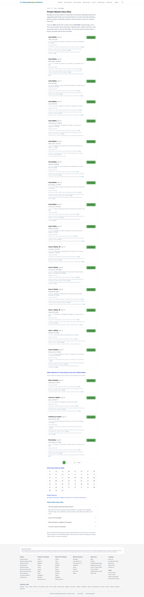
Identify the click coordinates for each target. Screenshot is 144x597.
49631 (55, 83)
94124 (60, 123)
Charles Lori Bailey (56, 342)
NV (75, 481)
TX (69, 487)
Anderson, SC (64, 63)
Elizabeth (57, 577)
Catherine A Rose (60, 431)
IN (87, 474)
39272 (56, 400)
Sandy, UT (69, 444)
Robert (57, 563)
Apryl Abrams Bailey (57, 70)
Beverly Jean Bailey (57, 301)
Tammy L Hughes (70, 52)
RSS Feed (93, 573)
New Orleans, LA (52, 184)
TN (62, 487)
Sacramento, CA (58, 125)
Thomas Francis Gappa (75, 344)
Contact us (111, 567)
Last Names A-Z (77, 561)
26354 (57, 312)
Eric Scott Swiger (57, 324)
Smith (39, 559)
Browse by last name (25, 569)
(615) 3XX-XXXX (52, 149)
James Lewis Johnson (58, 430)
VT (81, 487)
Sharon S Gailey (56, 238)
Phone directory (24, 573)
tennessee (102, 586)
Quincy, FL (67, 354)
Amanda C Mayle (66, 324)
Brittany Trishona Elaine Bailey (61, 195)
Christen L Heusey (66, 241)
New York (75, 571)
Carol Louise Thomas (76, 341)
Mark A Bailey (55, 113)
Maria (56, 569)
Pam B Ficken (64, 411)
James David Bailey (77, 70)
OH (69, 484)
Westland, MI (62, 208)
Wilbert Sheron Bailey (57, 409)
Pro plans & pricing (113, 561)
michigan (67, 586)
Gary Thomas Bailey (66, 68)
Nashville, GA (63, 41)
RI (94, 484)
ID (75, 474)
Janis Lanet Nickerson (59, 454)
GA (62, 474)
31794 (55, 39)
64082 (60, 269)
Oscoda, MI (76, 293)
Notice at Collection (113, 576)
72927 (58, 419)
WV (50, 490)
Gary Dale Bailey (57, 388)
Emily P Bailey (63, 153)
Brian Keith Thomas (68, 454)
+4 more (80, 110)
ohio (51, 586)
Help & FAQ (111, 565)
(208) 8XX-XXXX (52, 170)
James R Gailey (80, 238)
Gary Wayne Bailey (79, 359)
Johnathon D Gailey (52, 239)
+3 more (75, 402)
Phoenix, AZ (62, 335)
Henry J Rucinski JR (75, 241)
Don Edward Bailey (52, 364)
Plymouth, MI (57, 293)
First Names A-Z (77, 563)
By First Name (77, 2)
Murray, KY (79, 145)
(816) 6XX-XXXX (52, 275)
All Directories (101, 2)
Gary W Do (73, 90)
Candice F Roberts (57, 216)
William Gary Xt (68, 47)
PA (87, 484)
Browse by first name (25, 571)
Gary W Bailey (63, 50)
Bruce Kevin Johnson (79, 430)
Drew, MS (51, 104)
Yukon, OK (56, 335)
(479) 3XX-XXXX (52, 424)
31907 (58, 249)
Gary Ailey (64, 236)
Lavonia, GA (53, 355)
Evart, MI (50, 83)
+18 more (52, 43)
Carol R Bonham (52, 431)
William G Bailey (76, 47)
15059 (56, 228)
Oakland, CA (65, 125)
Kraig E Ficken (57, 411)
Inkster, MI (80, 208)
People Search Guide (96, 563)
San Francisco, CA (53, 123)
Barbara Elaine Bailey (67, 301)
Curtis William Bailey (56, 390)
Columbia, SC (57, 63)
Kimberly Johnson (78, 426)
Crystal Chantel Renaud (75, 258)
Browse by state (24, 567)
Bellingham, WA (75, 166)
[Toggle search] (122, 2)
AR (69, 471)
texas (26, 586)
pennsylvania (42, 586)
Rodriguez (40, 575)
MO (56, 481)
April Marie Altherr (58, 219)
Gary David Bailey (66, 130)
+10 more (64, 273)
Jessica (57, 573)
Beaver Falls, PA (76, 230)
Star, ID (61, 166)
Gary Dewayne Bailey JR (59, 433)
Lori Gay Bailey (56, 153)
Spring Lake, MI (63, 85)
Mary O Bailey (65, 171)
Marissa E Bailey (62, 280)
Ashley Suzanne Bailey (66, 49)
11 (74, 462)
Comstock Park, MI (80, 85)
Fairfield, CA (71, 125)
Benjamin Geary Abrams (68, 73)
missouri (112, 586)
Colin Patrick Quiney (57, 92)
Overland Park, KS (74, 271)
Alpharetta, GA (51, 252)
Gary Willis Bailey (66, 90)
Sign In (116, 2)
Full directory (23, 577)
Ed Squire (68, 176)
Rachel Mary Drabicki (76, 304)
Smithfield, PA (65, 314)
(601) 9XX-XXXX (52, 404)
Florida (75, 569)
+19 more (56, 147)
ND (62, 484)
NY (50, 484)
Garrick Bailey (65, 406)
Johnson (40, 561)
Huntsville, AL (74, 251)
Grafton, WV (51, 312)
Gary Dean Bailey (72, 256)
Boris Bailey (62, 451)
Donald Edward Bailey (76, 279)
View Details (91, 37)
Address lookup (24, 563)
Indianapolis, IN (52, 382)
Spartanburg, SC (78, 63)
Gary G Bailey (75, 68)
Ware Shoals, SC (52, 61)
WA (94, 487)
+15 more (58, 355)
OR (81, 484)
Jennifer (57, 571)
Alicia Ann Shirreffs (58, 95)
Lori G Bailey (79, 153)
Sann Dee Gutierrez (74, 115)
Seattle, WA (57, 166)
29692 (59, 61)
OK (75, 484)
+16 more (77, 277)
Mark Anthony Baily (73, 110)
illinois (47, 586)
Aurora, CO (69, 421)
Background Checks (96, 565)
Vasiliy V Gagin (66, 95)
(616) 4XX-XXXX (52, 89)
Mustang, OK (51, 332)
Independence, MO (65, 271)
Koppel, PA (63, 230)
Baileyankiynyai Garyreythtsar (62, 359)
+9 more (56, 232)
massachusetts (95, 586)
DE (94, 471)
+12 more (80, 106)
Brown (39, 565)
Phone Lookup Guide (96, 567)
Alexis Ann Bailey (66, 92)
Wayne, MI (56, 208)
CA (75, 471)
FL (56, 474)
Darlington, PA (57, 230)
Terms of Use (111, 574)
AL (49, 471)
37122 (59, 143)
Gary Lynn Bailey (65, 319)
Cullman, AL (57, 85)
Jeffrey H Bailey (74, 173)
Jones (39, 567)
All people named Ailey (53, 497)
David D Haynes (66, 391)
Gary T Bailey (59, 68)
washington (84, 586)
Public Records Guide (96, 571)
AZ (62, 471)
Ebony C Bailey (69, 451)
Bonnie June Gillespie (69, 430)
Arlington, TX (57, 444)
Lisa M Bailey (79, 321)
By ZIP (94, 2)
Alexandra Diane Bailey (68, 362)
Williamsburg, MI (64, 293)
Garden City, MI (74, 208)
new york (35, 586)
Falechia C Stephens (75, 391)
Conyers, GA (57, 187)
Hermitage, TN (64, 145)
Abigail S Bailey (63, 72)
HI (68, 474)
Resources (109, 2)
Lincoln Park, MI (52, 206)
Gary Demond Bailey (67, 192)
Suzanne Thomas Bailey (53, 72)
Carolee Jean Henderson (54, 50)
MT (62, 481)
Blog (92, 559)
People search (24, 559)
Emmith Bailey (56, 132)
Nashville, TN (57, 145)
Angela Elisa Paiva (66, 135)
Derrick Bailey (59, 406)
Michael (57, 565)
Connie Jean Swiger (64, 321)
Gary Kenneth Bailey (75, 299)
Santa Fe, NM (63, 421)
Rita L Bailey (58, 449)
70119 (59, 184)
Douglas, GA (70, 41)
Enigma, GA (57, 41)
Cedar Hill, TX (63, 444)
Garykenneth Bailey (60, 299)
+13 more (78, 90)
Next (79, 462)
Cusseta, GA (80, 251)
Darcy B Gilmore (64, 238)
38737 (55, 104)
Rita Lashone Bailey (71, 449)
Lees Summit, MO (53, 269)
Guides (92, 561)
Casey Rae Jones (58, 241)
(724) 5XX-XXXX (52, 234)
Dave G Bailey (65, 277)
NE (69, 481)
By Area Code (86, 2)
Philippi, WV (71, 314)
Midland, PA (51, 228)
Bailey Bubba (65, 110)
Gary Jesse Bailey (66, 151)
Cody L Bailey (56, 321)
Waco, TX (74, 444)
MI (87, 477)
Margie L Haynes (58, 391)
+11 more (82, 47)
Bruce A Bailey (56, 173)
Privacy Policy (112, 572)
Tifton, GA (51, 39)
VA (87, 487)
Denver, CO (74, 421)
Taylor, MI (68, 208)
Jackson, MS (57, 402)
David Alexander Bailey (74, 216)
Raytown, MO (57, 271)
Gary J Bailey (58, 151)
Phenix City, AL (57, 251)
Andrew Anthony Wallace (74, 194)
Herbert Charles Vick (70, 433)
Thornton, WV (78, 314)
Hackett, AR (57, 421)
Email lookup (23, 565)
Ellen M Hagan (72, 386)
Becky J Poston (64, 408)
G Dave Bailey (72, 277)
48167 (57, 291)
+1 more (78, 319)
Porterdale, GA (69, 187)
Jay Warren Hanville (75, 176)
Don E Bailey (61, 364)
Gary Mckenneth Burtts (69, 197)
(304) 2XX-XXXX (52, 318)
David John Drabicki (58, 304)
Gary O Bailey (59, 171)
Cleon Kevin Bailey (65, 258)
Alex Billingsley (76, 261)
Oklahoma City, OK (69, 335)
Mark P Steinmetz (66, 115)
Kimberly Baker (70, 426)
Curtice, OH (75, 41)
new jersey (73, 586)
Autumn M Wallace (74, 388)
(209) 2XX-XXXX (52, 108)
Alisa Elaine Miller (57, 194)
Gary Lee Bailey (65, 214)
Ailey (55, 8)
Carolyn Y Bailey (57, 49)
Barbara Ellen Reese (64, 112)
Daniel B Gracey (67, 304)
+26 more (52, 188)
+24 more (57, 86)
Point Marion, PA (58, 314)
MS (50, 481)
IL (81, 474)
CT (87, 471)
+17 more (52, 422)
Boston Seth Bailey (57, 341)
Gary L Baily (72, 214)
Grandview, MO (57, 273)
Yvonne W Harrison (58, 261)
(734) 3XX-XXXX (52, 297)
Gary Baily (71, 339)
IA (94, 474)
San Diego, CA (77, 125)
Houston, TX (68, 106)
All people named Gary (66, 497)
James (57, 559)
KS (49, 477)
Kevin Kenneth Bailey (61, 302)
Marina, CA (51, 147)
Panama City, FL (52, 352)
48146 (59, 206)
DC (50, 474)
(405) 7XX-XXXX (52, 337)
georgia (54, 586)
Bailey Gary (74, 192)
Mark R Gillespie (78, 73)
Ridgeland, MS (63, 402)
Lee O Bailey (81, 173)
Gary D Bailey (59, 130)
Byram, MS (51, 400)
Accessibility (80, 593)
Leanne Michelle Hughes (59, 52)
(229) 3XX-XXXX (52, 45)
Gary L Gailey (59, 236)
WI (56, 490)
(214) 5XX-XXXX (52, 448)
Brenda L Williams (66, 341)
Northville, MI (51, 291)
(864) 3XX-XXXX (52, 67)
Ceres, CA (56, 106)
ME (69, 477)
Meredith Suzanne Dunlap (60, 156)
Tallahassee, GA (74, 354)
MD (75, 477)
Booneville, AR (52, 419)
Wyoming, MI (51, 86)
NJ (87, 481)
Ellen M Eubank (64, 386)
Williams (40, 563)
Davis (39, 573)
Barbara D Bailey (66, 279)
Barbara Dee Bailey (57, 279)
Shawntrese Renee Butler (59, 365)
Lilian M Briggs (73, 132)
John (56, 561)
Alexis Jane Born (75, 92)
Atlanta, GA (63, 187)
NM (94, 481)
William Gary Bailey (60, 47)
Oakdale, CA (75, 106)
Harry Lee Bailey (52, 302)
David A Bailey (65, 216)
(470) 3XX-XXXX (52, 190)
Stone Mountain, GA (66, 251)
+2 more (80, 68)
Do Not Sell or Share (113, 578)
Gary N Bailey (73, 151)
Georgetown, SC (67, 166)
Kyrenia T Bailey (56, 408)
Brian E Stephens (70, 282)
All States (75, 559)
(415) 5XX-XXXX (52, 128)
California (75, 565)
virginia (78, 586)
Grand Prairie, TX (53, 442)
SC (50, 487)
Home (48, 8)
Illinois (74, 573)
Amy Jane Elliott (55, 94)
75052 (59, 442)
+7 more (54, 53)
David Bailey (58, 277)
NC (56, 484)
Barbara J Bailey (57, 258)
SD (56, 487)
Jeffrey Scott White (65, 344)
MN (94, 477)
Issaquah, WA (52, 164)
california (22, 586)
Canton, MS (70, 402)
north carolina (61, 586)
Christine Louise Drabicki (78, 301)
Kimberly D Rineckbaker (61, 426)
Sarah (56, 575)
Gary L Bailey (72, 171)
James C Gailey (72, 238)
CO (81, 471)
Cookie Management (90, 593)
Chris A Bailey (56, 112)
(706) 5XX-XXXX (52, 255)
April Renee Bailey (65, 388)
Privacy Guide (94, 569)
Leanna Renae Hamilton (59, 176)
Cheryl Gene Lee (56, 134)
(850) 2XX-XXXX (52, 357)
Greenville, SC (71, 63)
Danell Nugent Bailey (58, 362)
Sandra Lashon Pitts (58, 197)
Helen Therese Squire (65, 173)
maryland (117, 586)
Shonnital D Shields (72, 411)
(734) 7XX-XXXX (52, 212)
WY (62, 490)
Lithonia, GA (76, 187)
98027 (57, 164)
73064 (57, 332)
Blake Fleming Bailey (79, 362)
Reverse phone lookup (26, 561)
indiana (107, 586)
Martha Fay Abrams (58, 73)
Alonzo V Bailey (65, 194)
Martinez (40, 577)
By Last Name (68, 2)
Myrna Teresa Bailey (53, 175)
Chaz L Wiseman (58, 135)
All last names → (42, 579)
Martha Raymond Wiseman (77, 135)
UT (75, 487)
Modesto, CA (62, 106)
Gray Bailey (73, 130)
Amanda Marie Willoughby (68, 219)
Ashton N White (57, 344)
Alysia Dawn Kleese (74, 95)
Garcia (39, 569)
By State (60, 2)
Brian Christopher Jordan (59, 282)
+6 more (54, 220)
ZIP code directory (25, 575)
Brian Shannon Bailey (77, 49)
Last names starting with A (79, 497)
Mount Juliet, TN (52, 143)
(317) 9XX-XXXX (52, 385)
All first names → (59, 579)
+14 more (76, 335)
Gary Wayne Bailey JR (78, 451)
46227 (58, 382)
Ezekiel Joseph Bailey (67, 70)
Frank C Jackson (57, 115)
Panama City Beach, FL (59, 354)
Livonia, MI (71, 293)
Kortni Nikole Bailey (71, 153)
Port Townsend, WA (72, 145)
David (56, 567)
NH (81, 481)
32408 (59, 352)
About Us (110, 559)
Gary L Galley (70, 236)
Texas (74, 567)
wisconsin (22, 588)
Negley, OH (69, 230)
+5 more (69, 50)
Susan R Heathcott (52, 154)
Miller (39, 571)
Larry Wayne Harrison (68, 261)
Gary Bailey (58, 256)
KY (56, 477)
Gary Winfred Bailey (64, 132)
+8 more (79, 192)
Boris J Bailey (56, 451)
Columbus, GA (52, 249)
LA (62, 477)
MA (81, 477)
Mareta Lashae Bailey (53, 453)
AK (56, 471)
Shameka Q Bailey (72, 408)
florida (30, 586)
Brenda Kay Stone (74, 324)
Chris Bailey (72, 112)
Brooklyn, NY (80, 444)
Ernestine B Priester (70, 365)
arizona (89, 586)
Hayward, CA (51, 126)
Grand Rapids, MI (72, 85)
